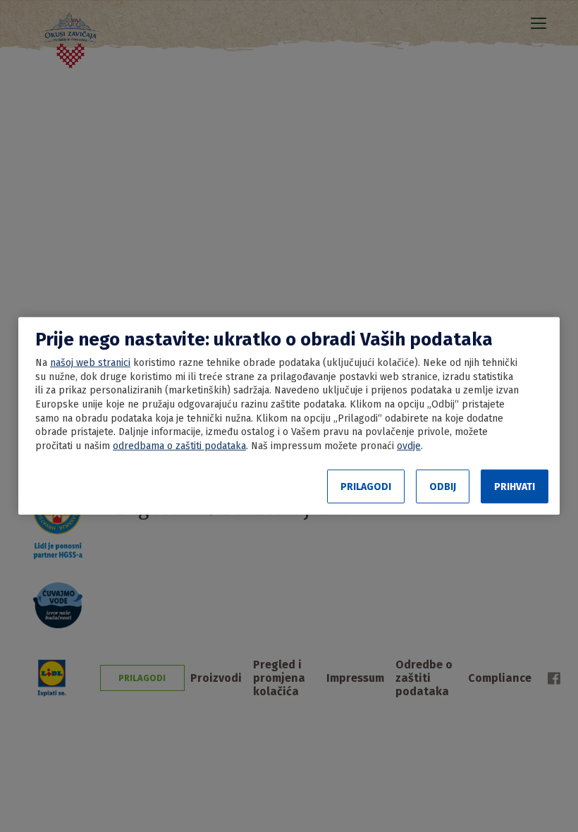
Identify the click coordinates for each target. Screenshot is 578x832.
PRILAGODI (365, 487)
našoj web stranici (90, 363)
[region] (289, 416)
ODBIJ (442, 487)
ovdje (409, 446)
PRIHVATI (514, 487)
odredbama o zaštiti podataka (179, 446)
